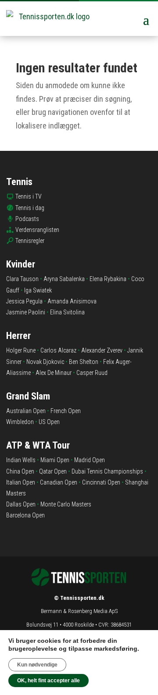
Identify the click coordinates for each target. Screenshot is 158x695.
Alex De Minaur (54, 372)
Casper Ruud (92, 372)
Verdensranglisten (37, 229)
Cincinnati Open (101, 482)
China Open (20, 471)
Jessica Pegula (24, 301)
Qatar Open (53, 471)
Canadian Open (58, 482)
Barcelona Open (25, 515)
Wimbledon (20, 421)
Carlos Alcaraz (58, 350)
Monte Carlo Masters (65, 504)
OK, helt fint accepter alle (48, 680)
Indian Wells (21, 459)
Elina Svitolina (67, 312)
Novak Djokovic (45, 361)
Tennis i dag (29, 207)
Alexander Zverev (101, 350)
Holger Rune (21, 350)
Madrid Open (89, 459)
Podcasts (27, 218)
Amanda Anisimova (72, 301)
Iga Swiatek (38, 290)
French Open (65, 410)
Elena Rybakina (108, 278)
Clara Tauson (22, 278)
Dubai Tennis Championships (107, 471)
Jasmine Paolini (25, 312)
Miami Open (54, 459)
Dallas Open (21, 504)
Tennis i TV (28, 196)
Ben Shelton (83, 361)
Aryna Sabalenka (64, 278)
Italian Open (20, 482)
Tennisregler (29, 240)
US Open (49, 421)
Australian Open (26, 410)
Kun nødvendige (37, 665)
